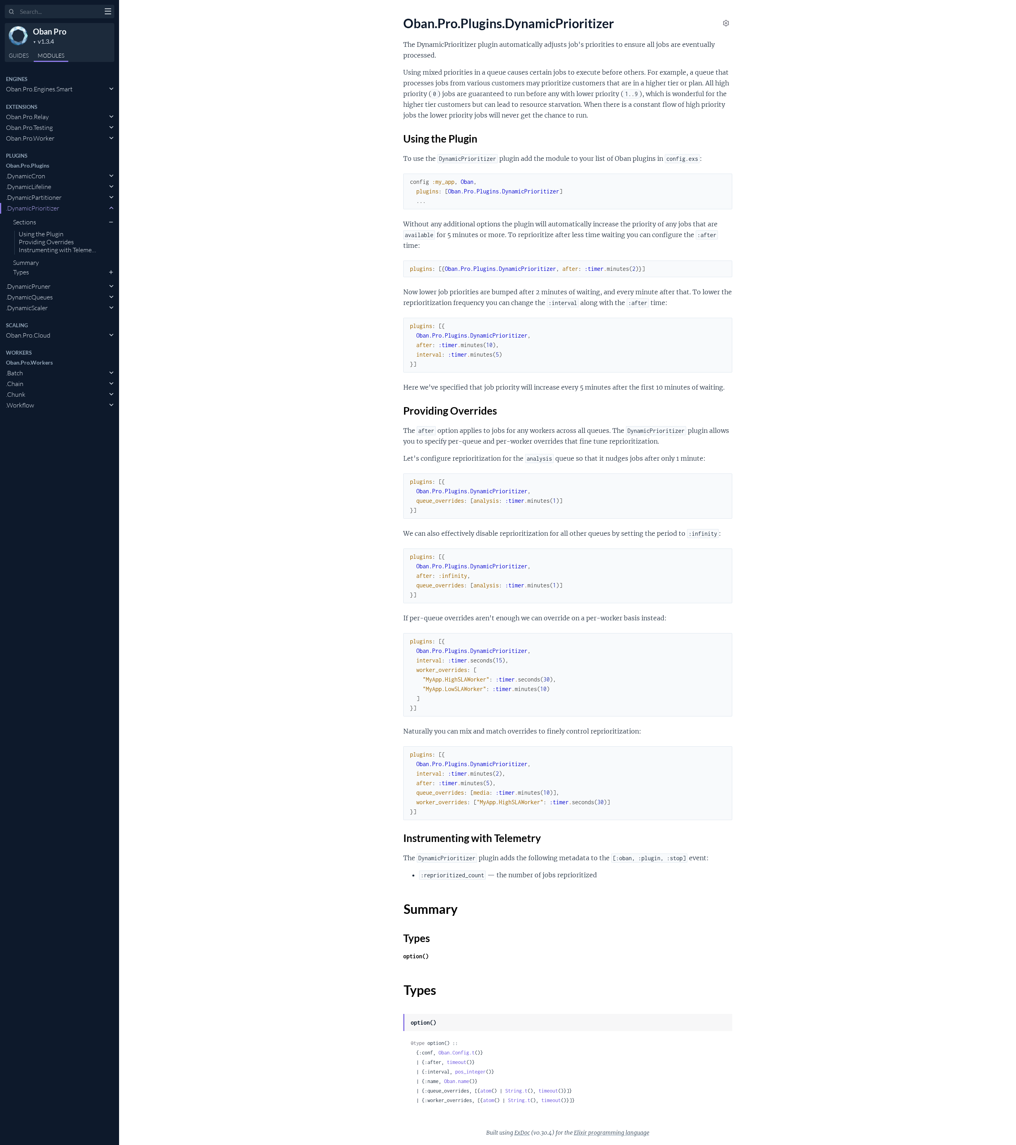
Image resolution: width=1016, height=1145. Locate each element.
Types (21, 272)
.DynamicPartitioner (34, 197)
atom (485, 1091)
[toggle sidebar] (107, 12)
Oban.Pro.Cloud (28, 335)
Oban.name (456, 1081)
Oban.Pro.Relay (27, 117)
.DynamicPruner (28, 286)
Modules (51, 55)
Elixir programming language (611, 1132)
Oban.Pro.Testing (29, 127)
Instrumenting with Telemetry (59, 250)
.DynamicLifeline (28, 187)
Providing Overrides (46, 242)
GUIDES (19, 55)
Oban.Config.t (457, 1053)
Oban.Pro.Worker (30, 138)
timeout (456, 1062)
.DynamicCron (25, 176)
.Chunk (15, 394)
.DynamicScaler (27, 308)
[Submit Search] (12, 12)
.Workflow (20, 405)
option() (416, 956)
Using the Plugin (41, 234)
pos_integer (470, 1072)
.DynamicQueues (29, 297)
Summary (26, 262)
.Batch (14, 373)
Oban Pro (49, 31)
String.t (516, 1091)
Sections (24, 222)
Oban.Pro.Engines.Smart (39, 89)
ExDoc (522, 1132)
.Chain (14, 384)
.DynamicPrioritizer (32, 208)
